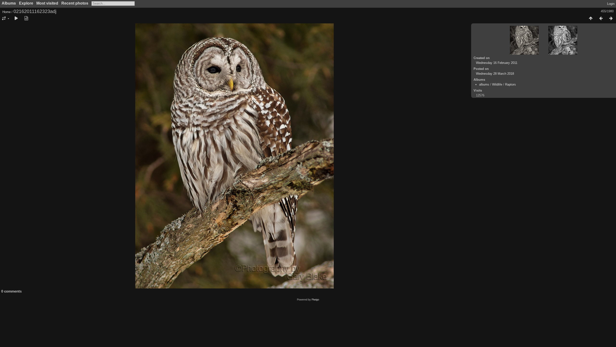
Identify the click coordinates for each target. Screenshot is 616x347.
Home (6, 12)
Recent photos (74, 3)
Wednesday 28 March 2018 (495, 73)
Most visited (47, 3)
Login (611, 4)
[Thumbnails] (591, 18)
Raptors (510, 84)
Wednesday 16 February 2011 (496, 63)
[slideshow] (16, 18)
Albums (9, 3)
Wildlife (497, 84)
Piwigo (315, 299)
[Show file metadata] (26, 18)
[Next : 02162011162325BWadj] (611, 18)
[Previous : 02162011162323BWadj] (601, 18)
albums (484, 84)
